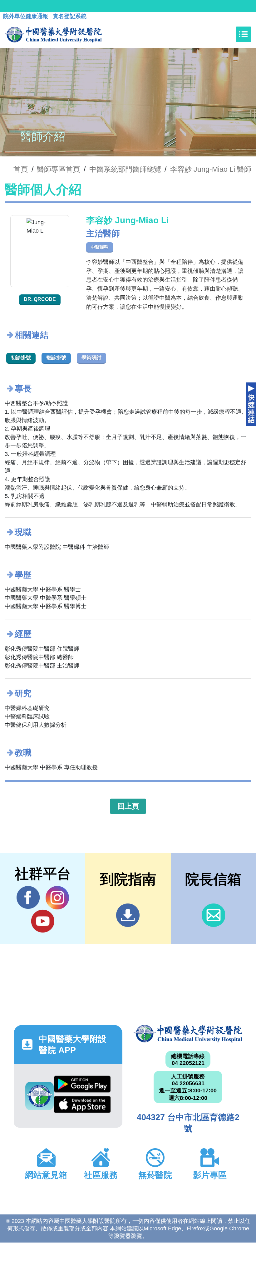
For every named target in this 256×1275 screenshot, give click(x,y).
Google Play (82, 1086)
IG (57, 897)
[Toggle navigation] (243, 34)
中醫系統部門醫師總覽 (125, 169)
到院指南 (128, 915)
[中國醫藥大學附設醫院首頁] (53, 34)
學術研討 (91, 357)
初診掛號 (21, 357)
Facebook (28, 897)
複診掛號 (56, 357)
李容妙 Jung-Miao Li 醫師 (210, 169)
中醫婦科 (99, 246)
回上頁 (128, 806)
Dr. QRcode (40, 299)
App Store (82, 1106)
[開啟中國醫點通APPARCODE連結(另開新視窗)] (39, 1096)
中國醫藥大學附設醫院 (188, 1033)
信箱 (213, 915)
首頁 (20, 169)
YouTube (42, 921)
